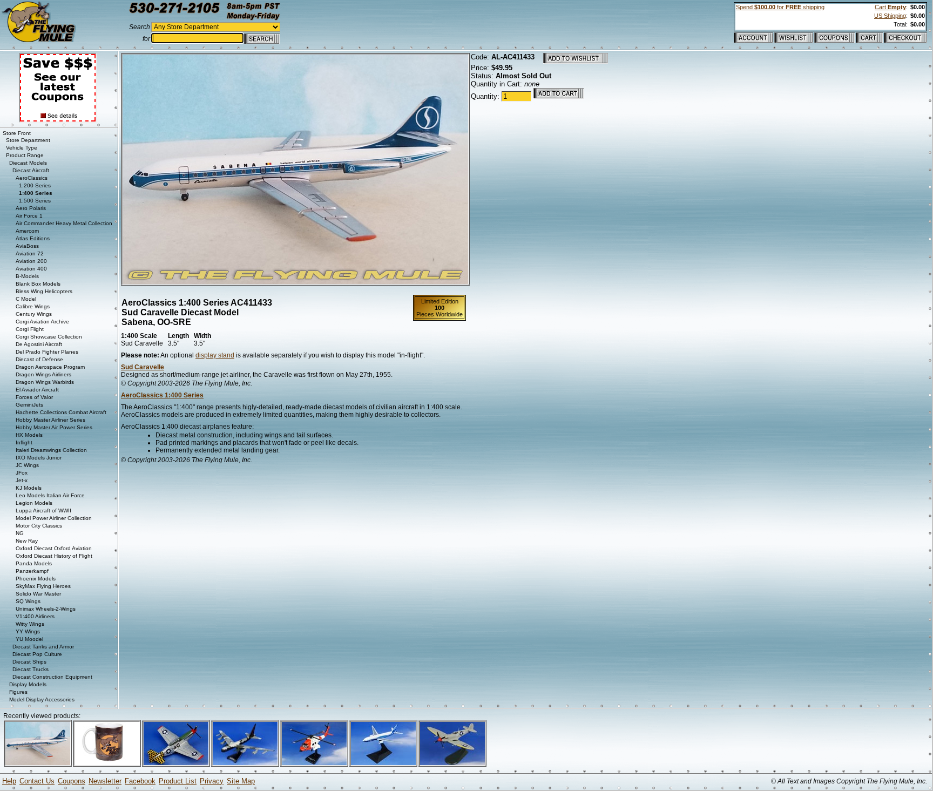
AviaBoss (27, 246)
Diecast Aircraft (30, 170)
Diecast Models (28, 163)
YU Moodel (29, 639)
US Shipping (890, 15)
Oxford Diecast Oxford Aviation (54, 548)
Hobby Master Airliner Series (50, 420)
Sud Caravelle (142, 367)
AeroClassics (32, 178)
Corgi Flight (30, 329)
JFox (22, 473)
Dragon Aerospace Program (50, 367)
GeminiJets (29, 405)
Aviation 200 (31, 261)
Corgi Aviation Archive (42, 321)
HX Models (29, 435)
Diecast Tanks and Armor (43, 647)
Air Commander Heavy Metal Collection (64, 223)
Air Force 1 (29, 216)
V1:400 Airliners (35, 616)
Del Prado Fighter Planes (47, 352)
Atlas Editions (33, 238)
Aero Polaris (31, 208)
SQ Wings (28, 601)
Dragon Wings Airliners (43, 374)
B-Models (27, 276)
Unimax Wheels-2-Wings (46, 609)
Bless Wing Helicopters (44, 291)
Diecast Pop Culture (37, 654)
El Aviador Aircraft (37, 390)
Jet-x (22, 480)
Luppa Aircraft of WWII (43, 510)
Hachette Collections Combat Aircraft (61, 412)
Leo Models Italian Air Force (50, 495)
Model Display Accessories (42, 699)
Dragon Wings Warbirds (45, 382)
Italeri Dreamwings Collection (51, 450)
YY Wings (28, 631)
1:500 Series (35, 201)
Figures (18, 692)
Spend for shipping (780, 7)
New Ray (27, 541)
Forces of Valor (34, 397)
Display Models (27, 684)
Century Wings (34, 314)
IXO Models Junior (39, 458)
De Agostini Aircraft (39, 344)
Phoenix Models (36, 579)
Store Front (17, 133)
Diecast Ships (29, 662)
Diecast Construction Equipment (52, 677)
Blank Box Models (38, 284)
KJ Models (29, 488)
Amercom (27, 231)
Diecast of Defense (39, 359)
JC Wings (27, 465)
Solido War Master (38, 594)
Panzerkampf (32, 571)
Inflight (24, 442)
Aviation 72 (30, 253)
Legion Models (34, 503)
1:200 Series (35, 185)
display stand (214, 355)
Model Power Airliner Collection (54, 518)
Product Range (25, 155)
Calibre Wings (33, 306)
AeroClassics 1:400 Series (162, 395)
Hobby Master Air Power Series (54, 427)
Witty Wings (30, 624)
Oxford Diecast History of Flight (54, 556)
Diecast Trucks (30, 669)
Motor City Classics (39, 526)
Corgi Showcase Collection (49, 337)
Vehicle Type (21, 148)
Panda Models (34, 563)
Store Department (28, 140)
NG (20, 533)
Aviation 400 (31, 269)
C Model (26, 299)
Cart (890, 7)
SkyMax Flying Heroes (43, 586)
